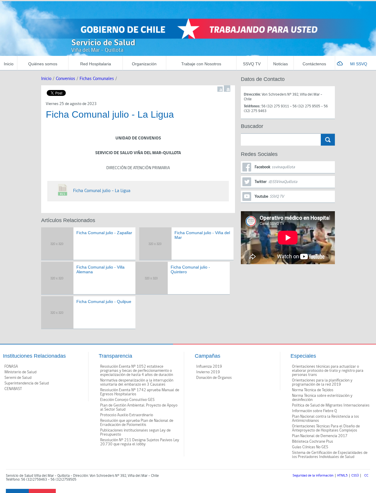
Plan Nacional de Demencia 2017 (320, 436)
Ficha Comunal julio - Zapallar (104, 232)
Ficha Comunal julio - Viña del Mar (202, 235)
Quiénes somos (42, 63)
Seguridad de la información (313, 475)
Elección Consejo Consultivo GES (127, 400)
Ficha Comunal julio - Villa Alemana (100, 269)
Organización (144, 63)
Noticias (280, 63)
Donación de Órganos (214, 378)
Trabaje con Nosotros (201, 63)
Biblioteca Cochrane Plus (312, 441)
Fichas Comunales (97, 78)
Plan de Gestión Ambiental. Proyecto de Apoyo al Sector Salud (138, 407)
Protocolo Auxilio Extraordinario (126, 415)
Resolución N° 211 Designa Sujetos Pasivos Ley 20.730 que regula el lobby (139, 442)
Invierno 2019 (208, 372)
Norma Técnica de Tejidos (312, 390)
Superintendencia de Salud (26, 383)
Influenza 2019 (209, 366)
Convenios (65, 78)
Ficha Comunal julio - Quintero (190, 269)
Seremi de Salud (17, 378)
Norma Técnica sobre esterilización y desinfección (322, 398)
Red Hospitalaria (95, 63)
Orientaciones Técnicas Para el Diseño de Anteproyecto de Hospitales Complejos (326, 428)
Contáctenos (314, 63)
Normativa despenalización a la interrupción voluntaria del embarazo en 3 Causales (136, 382)
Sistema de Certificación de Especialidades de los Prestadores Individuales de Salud (329, 455)
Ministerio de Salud (20, 372)
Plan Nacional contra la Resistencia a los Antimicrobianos (325, 419)
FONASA (11, 366)
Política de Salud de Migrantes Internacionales (331, 405)
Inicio (9, 63)
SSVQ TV (252, 63)
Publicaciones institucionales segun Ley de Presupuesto (135, 432)
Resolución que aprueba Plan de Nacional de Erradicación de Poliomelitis (136, 423)
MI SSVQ (358, 63)
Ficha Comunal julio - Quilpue (103, 301)
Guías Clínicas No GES (310, 447)
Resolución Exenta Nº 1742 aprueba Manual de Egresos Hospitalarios (139, 392)
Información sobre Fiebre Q (314, 411)
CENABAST (13, 389)
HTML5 (342, 475)
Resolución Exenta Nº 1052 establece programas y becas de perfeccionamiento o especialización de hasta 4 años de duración (136, 371)
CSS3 (355, 475)
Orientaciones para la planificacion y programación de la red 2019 (322, 382)
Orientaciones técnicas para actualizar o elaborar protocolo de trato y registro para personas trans (327, 371)
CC (366, 475)
